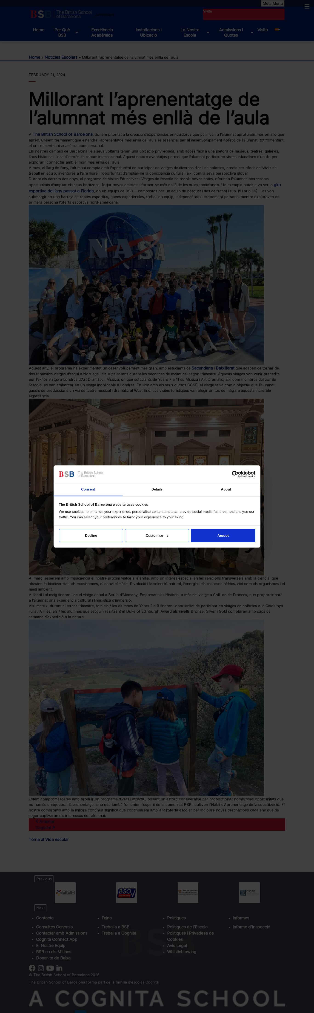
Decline (91, 535)
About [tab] (226, 489)
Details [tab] (157, 489)
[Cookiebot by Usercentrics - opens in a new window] (235, 474)
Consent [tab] (88, 489)
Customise (154, 535)
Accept (223, 535)
